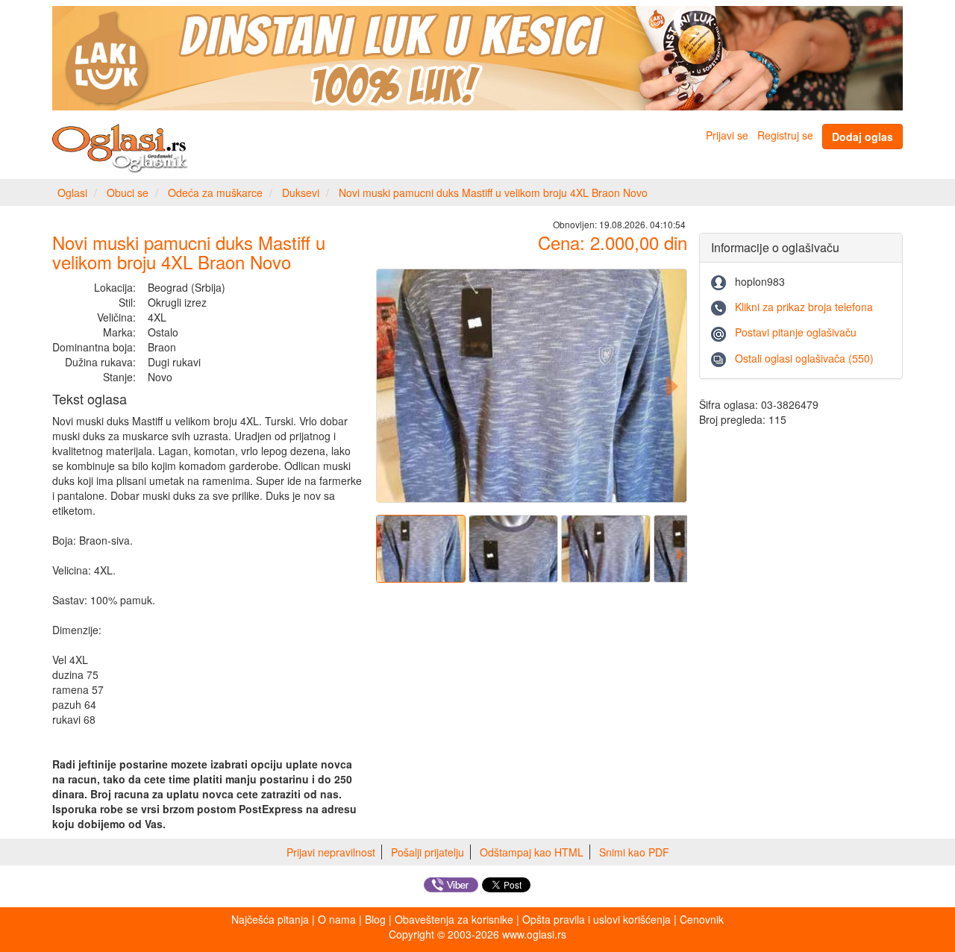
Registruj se (785, 135)
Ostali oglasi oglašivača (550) (804, 358)
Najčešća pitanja (270, 919)
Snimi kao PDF (634, 852)
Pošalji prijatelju (427, 852)
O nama (337, 919)
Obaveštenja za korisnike (454, 919)
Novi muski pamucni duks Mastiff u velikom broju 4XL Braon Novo (493, 192)
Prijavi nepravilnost (330, 852)
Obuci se (127, 192)
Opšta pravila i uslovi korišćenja (596, 919)
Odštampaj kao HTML (531, 852)
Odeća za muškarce (215, 192)
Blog (375, 919)
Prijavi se (727, 135)
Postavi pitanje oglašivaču (796, 332)
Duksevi (300, 192)
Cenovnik (702, 919)
